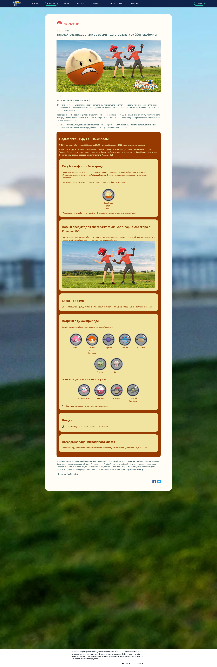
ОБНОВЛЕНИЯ (71, 24)
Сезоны (66, 3)
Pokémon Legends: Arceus (101, 175)
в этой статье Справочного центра (128, 469)
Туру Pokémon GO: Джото (78, 100)
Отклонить (125, 663)
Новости (51, 3)
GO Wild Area (34, 3)
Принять (139, 663)
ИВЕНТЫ (80, 3)
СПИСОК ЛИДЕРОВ (116, 3)
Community (96, 3)
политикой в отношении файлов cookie (117, 654)
